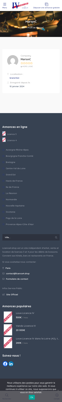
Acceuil (21, 27)
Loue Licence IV (25, 313)
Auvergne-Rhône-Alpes (17, 149)
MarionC (26, 59)
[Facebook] (5, 363)
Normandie (11, 199)
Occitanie (10, 212)
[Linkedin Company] (11, 363)
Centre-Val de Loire (15, 168)
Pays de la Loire (13, 218)
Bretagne (10, 162)
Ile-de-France (12, 187)
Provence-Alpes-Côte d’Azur (19, 224)
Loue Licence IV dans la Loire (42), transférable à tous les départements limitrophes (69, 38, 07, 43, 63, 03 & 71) (38, 338)
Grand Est (14, 78)
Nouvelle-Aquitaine (14, 205)
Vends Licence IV (26, 325)
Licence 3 (12, 134)
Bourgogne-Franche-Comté (19, 156)
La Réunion (11, 193)
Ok (31, 397)
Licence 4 (12, 140)
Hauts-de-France (14, 180)
